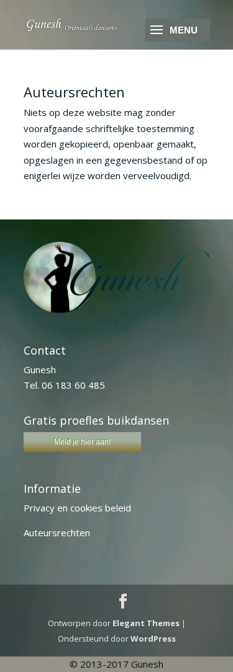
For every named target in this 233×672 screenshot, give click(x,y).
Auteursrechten (57, 532)
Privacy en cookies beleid (77, 508)
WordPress (153, 638)
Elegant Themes (146, 623)
